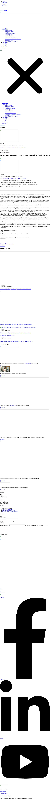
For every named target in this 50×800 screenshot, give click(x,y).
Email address (3, 517)
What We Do (5, 29)
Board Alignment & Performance (11, 41)
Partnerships (4, 2)
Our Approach (5, 28)
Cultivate (6, 32)
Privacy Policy (3, 791)
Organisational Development (10, 38)
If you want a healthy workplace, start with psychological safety (15, 333)
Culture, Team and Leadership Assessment (13, 39)
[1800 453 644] (0, 7)
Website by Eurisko (4, 793)
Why (6, 44)
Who (6, 43)
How (6, 45)
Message (1, 521)
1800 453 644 (3, 10)
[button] (25, 76)
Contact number (3, 518)
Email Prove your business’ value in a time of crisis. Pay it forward (13, 147)
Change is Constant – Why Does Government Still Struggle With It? (16, 341)
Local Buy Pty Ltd (27, 363)
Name (1, 516)
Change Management (9, 36)
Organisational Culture (9, 31)
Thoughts (4, 47)
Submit (1, 522)
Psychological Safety (9, 40)
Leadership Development (10, 33)
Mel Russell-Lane (12, 405)
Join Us (3, 1)
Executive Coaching (9, 35)
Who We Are (5, 42)
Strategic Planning (8, 30)
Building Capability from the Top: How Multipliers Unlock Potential (16, 324)
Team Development (8, 34)
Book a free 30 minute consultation (6, 243)
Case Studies (4, 46)
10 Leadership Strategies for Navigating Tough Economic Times (15, 289)
